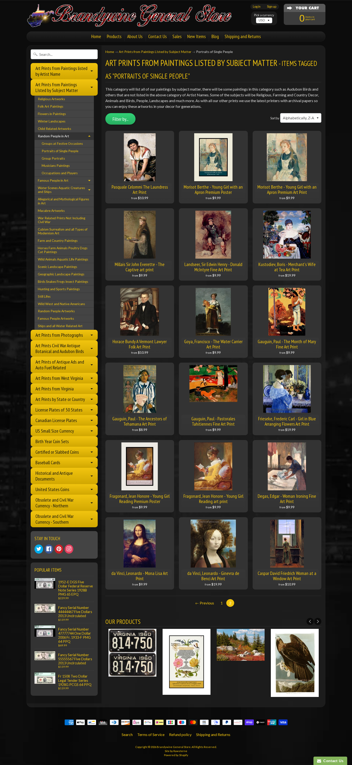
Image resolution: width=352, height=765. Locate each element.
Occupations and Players (60, 173)
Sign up (271, 6)
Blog (215, 36)
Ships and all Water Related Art (60, 326)
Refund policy (180, 734)
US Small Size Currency (54, 431)
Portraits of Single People (60, 151)
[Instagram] (69, 549)
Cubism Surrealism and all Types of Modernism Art (62, 231)
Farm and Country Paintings (58, 241)
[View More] (132, 673)
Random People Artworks (56, 311)
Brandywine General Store (174, 746)
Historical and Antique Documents (54, 476)
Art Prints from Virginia (54, 389)
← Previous (204, 603)
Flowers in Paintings (52, 114)
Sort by (274, 118)
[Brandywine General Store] (134, 21)
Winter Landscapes (51, 121)
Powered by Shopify (176, 755)
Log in (257, 6)
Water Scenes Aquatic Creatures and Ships (61, 190)
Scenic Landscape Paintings (57, 267)
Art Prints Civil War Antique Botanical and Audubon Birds (59, 348)
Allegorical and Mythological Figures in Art (63, 201)
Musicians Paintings (56, 166)
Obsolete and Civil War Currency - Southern (54, 519)
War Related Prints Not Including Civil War (61, 220)
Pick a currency (264, 15)
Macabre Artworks (51, 211)
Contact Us (157, 36)
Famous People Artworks (56, 318)
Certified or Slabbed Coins (57, 452)
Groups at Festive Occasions (62, 143)
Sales (177, 36)
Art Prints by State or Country (60, 399)
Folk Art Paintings (50, 106)
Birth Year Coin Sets (52, 441)
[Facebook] (49, 549)
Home (96, 36)
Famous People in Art (53, 180)
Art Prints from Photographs (59, 335)
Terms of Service (151, 734)
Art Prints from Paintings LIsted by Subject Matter (56, 87)
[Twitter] (38, 549)
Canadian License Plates (56, 420)
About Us (134, 36)
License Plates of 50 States (58, 410)
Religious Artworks (51, 99)
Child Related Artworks (54, 129)
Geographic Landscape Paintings (61, 274)
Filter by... (120, 119)
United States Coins (52, 489)
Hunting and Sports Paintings (59, 289)
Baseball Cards (47, 462)
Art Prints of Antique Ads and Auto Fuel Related (59, 365)
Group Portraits (53, 158)
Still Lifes (44, 296)
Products (114, 36)
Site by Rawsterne (176, 751)
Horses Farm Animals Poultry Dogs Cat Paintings (62, 250)
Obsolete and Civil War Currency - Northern (54, 503)
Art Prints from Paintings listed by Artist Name (61, 71)
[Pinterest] (59, 549)
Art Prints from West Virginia (59, 378)
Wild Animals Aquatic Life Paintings (63, 259)
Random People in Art (53, 136)
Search (127, 734)
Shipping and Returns (243, 36)
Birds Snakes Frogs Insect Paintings (63, 282)
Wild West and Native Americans (61, 304)
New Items (196, 36)
